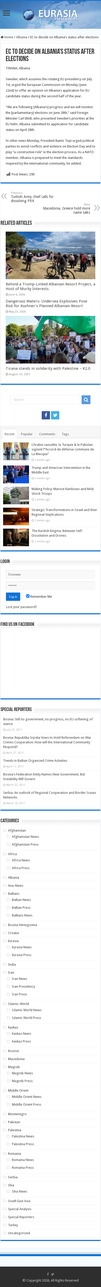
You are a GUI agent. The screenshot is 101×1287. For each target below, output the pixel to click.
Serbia (13, 1177)
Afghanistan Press (25, 844)
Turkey (13, 1225)
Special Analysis (19, 1209)
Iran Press (19, 994)
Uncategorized (19, 1233)
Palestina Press (23, 1144)
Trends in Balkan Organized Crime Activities (35, 761)
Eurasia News (22, 947)
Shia (11, 1185)
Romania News (23, 1160)
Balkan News (21, 900)
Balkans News (22, 915)
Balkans (13, 894)
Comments (47, 434)
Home (8, 37)
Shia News (19, 1191)
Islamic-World (18, 1004)
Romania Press (23, 1168)
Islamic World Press (26, 1018)
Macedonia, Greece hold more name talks (66, 209)
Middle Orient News (26, 1097)
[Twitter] (55, 415)
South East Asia (19, 1201)
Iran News (19, 979)
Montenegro (17, 1114)
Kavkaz (13, 1027)
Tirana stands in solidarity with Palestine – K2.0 (48, 368)
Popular (27, 434)
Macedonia (16, 1059)
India (12, 964)
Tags (65, 434)
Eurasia (13, 941)
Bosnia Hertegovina (22, 925)
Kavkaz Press (21, 1041)
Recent (10, 434)
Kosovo (13, 1051)
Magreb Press (22, 1081)
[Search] (86, 399)
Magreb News (22, 1073)
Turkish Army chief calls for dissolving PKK (32, 197)
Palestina (14, 1130)
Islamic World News (26, 1010)
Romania (14, 1154)
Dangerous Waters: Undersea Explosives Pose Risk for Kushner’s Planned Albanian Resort (46, 303)
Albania (21, 37)
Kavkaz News (21, 1033)
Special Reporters (21, 1217)
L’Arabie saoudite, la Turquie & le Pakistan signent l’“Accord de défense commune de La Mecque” (63, 449)
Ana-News (15, 885)
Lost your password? (21, 607)
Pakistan (14, 1122)
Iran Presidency (23, 986)
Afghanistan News (25, 837)
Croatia (13, 933)
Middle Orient (18, 1090)
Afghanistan (17, 830)
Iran (11, 972)
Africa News (21, 860)
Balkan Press (21, 907)
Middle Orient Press (26, 1104)
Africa (12, 854)
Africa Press (21, 868)
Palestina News (23, 1136)
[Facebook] (46, 415)
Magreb (14, 1067)
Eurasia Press (21, 955)
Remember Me (41, 596)
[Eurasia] (50, 14)
